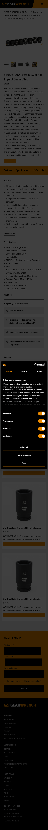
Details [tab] (24, 371)
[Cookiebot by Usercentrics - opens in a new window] (34, 364)
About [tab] (39, 371)
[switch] (41, 421)
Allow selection (24, 455)
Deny (24, 463)
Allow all (24, 447)
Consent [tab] (8, 371)
